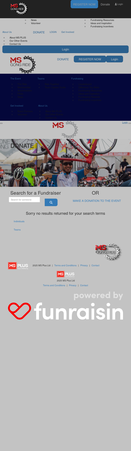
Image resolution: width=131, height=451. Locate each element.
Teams (17, 229)
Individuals (19, 221)
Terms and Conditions (65, 265)
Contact (95, 265)
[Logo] (20, 9)
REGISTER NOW (84, 4)
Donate (105, 4)
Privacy (84, 265)
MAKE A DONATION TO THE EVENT (97, 200)
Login (120, 4)
